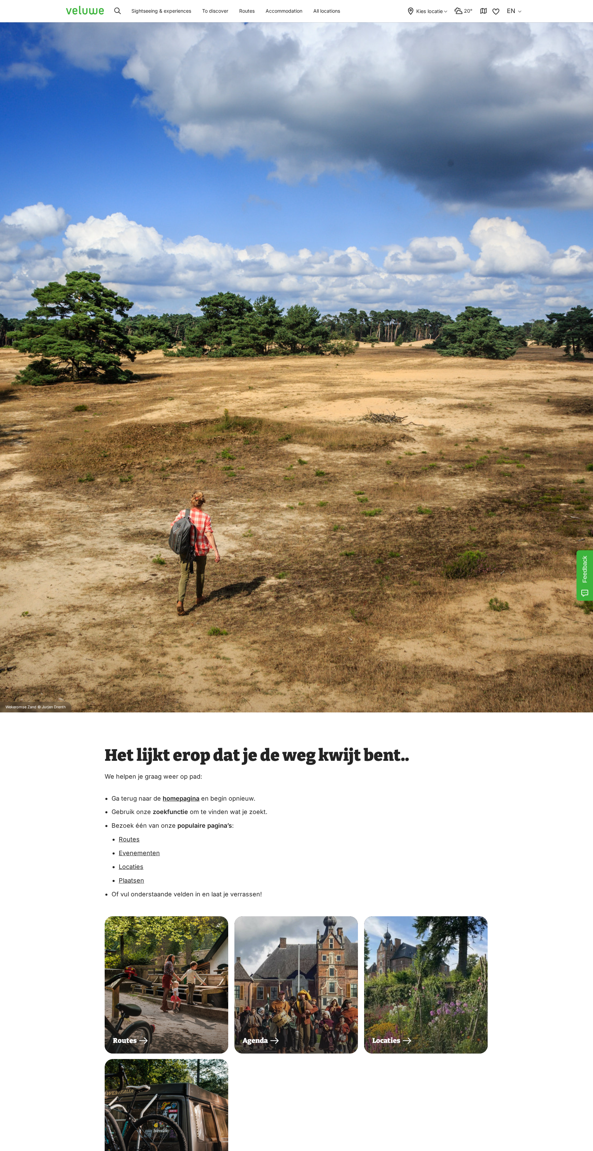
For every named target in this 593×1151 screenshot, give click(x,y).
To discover (215, 11)
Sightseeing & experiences (161, 11)
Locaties (131, 866)
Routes (247, 11)
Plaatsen (131, 880)
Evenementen (139, 853)
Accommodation (284, 11)
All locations (326, 11)
